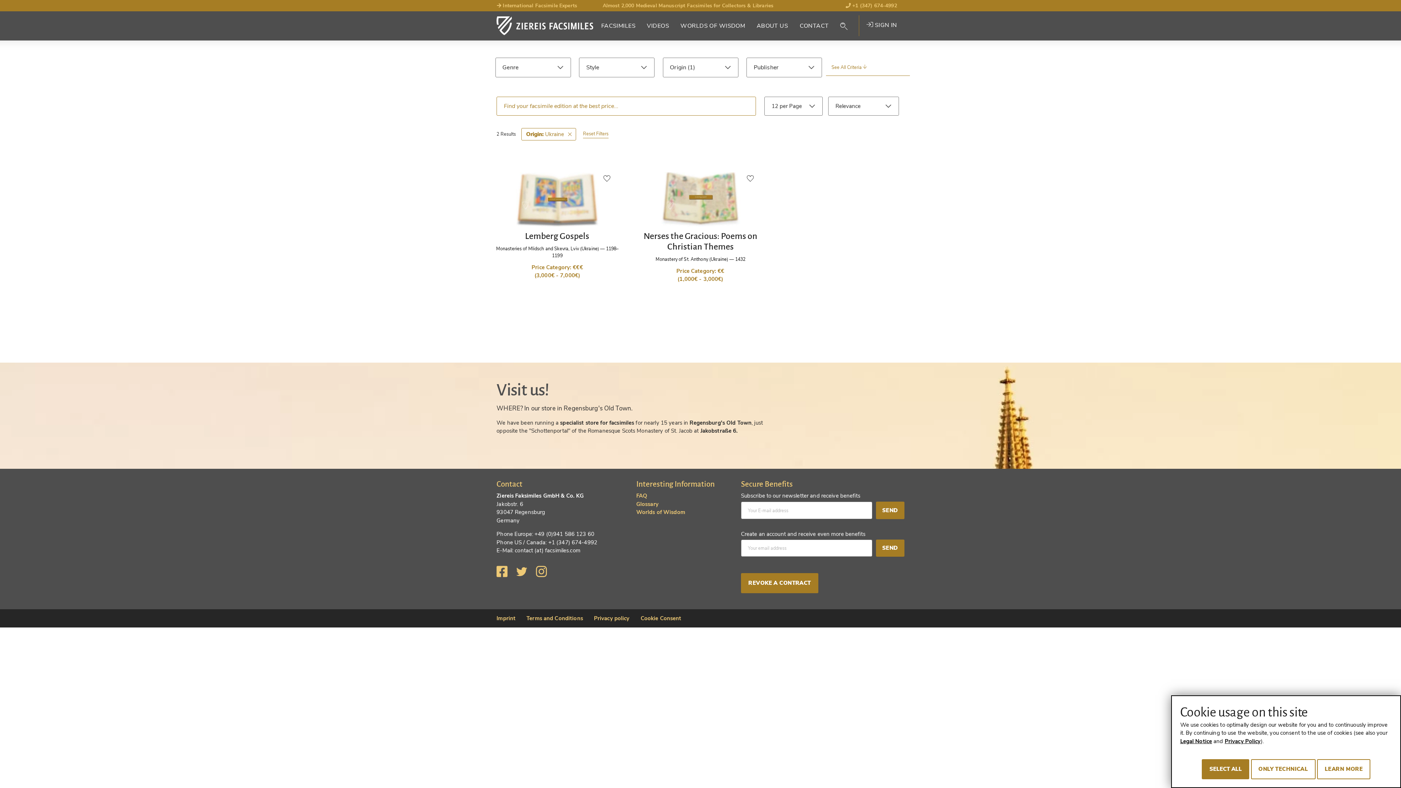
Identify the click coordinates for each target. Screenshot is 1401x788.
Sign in (885, 25)
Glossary (647, 504)
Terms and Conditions (554, 618)
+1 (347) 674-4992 (874, 5)
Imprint (506, 618)
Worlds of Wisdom (712, 26)
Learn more (1344, 769)
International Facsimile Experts (539, 5)
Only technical (1283, 769)
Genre (510, 67)
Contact (814, 26)
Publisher (766, 67)
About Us (772, 26)
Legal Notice (1196, 741)
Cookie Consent (661, 618)
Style (592, 67)
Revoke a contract (779, 583)
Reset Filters (596, 134)
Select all (1225, 769)
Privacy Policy (1243, 741)
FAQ (641, 495)
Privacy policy (612, 618)
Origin (679, 67)
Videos (658, 26)
